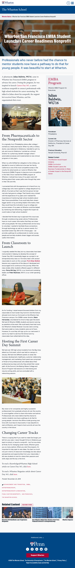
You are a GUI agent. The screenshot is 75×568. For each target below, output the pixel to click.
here (29, 467)
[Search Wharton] (68, 3)
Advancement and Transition (14, 484)
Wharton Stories (6, 17)
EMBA (28, 484)
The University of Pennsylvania (34, 560)
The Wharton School (9, 497)
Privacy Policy (61, 560)
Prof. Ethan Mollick (33, 261)
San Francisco (27, 494)
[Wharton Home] (8, 2)
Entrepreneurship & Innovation (13, 491)
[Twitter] (27, 549)
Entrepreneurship (8, 487)
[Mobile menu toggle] (72, 3)
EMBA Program (54, 81)
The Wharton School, (18, 560)
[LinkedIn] (36, 549)
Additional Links (36, 537)
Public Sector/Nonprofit (11, 494)
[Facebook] (32, 549)
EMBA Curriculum (54, 164)
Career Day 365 (23, 86)
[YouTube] (41, 549)
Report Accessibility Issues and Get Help (37, 563)
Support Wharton (37, 555)
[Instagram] (45, 549)
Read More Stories (27, 505)
